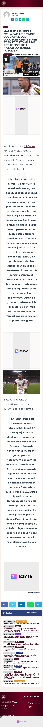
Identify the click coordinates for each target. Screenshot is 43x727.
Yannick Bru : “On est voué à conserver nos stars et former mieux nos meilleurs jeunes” (21, 637)
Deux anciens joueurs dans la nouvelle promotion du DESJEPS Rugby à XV (19, 656)
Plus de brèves (33, 613)
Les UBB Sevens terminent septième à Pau (21, 644)
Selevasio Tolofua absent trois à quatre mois (19, 649)
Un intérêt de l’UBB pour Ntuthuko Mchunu (21, 624)
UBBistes (29, 146)
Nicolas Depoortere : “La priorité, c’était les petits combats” (21, 668)
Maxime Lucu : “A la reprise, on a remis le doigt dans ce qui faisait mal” (20, 662)
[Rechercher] (40, 3)
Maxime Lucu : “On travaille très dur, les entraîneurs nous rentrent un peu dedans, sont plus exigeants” (21, 630)
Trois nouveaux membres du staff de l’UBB (21, 683)
